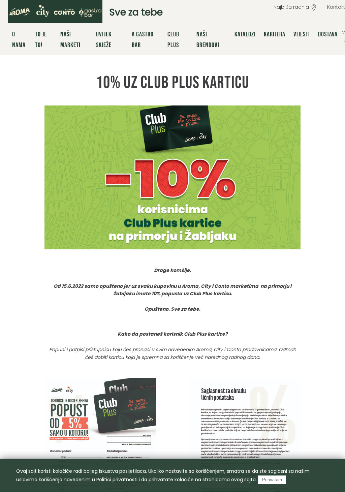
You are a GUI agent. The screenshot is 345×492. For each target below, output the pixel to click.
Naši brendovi (207, 39)
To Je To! (41, 39)
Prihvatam (272, 479)
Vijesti (301, 34)
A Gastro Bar (143, 39)
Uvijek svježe (104, 39)
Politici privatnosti (116, 479)
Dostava (328, 34)
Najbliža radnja (291, 7)
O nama (19, 39)
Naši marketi (70, 39)
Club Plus (173, 39)
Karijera (274, 34)
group (55, 11)
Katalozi (245, 34)
